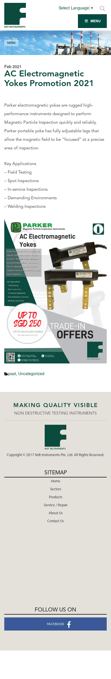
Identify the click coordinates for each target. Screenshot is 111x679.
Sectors (55, 489)
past (12, 373)
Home (55, 481)
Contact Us (55, 521)
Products (55, 497)
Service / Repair (55, 505)
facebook (55, 624)
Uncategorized (31, 373)
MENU (96, 20)
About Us (56, 513)
